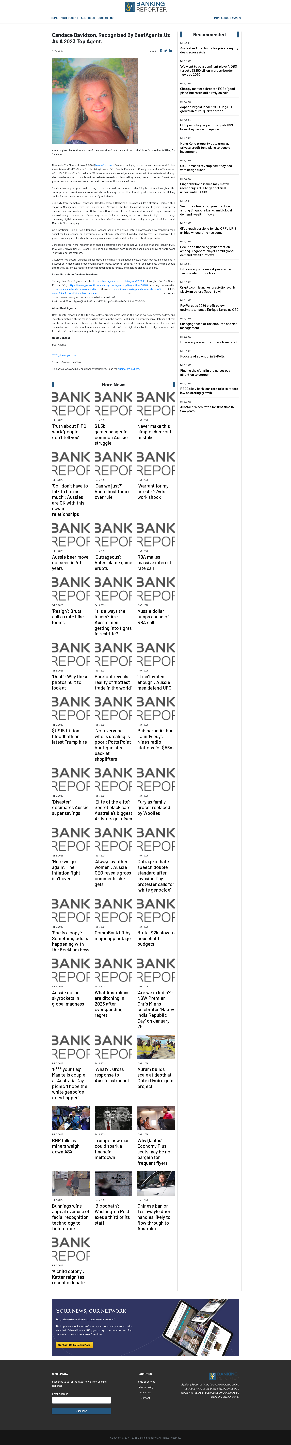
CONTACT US (106, 17)
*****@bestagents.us (64, 355)
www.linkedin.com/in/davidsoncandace (74, 293)
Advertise (145, 1392)
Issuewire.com (103, 165)
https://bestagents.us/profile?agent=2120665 (119, 281)
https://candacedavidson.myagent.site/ (74, 289)
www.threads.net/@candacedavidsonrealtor (138, 289)
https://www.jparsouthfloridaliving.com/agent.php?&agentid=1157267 (108, 285)
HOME (54, 17)
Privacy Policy (145, 1387)
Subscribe (81, 1410)
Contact (145, 1397)
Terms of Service (145, 1381)
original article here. (129, 368)
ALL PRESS (88, 17)
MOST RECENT (69, 17)
